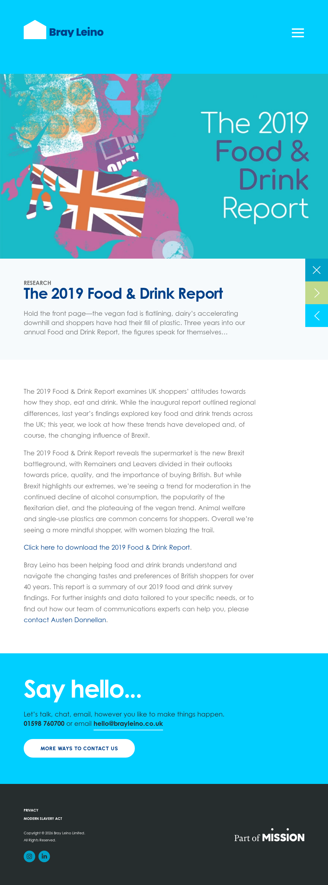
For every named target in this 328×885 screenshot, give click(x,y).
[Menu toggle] (297, 32)
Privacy (31, 810)
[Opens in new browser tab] (269, 834)
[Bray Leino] (63, 29)
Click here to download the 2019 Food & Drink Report (107, 548)
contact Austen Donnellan (65, 620)
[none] (316, 270)
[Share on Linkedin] (44, 856)
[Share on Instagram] (29, 856)
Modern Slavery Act (43, 819)
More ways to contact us (79, 748)
